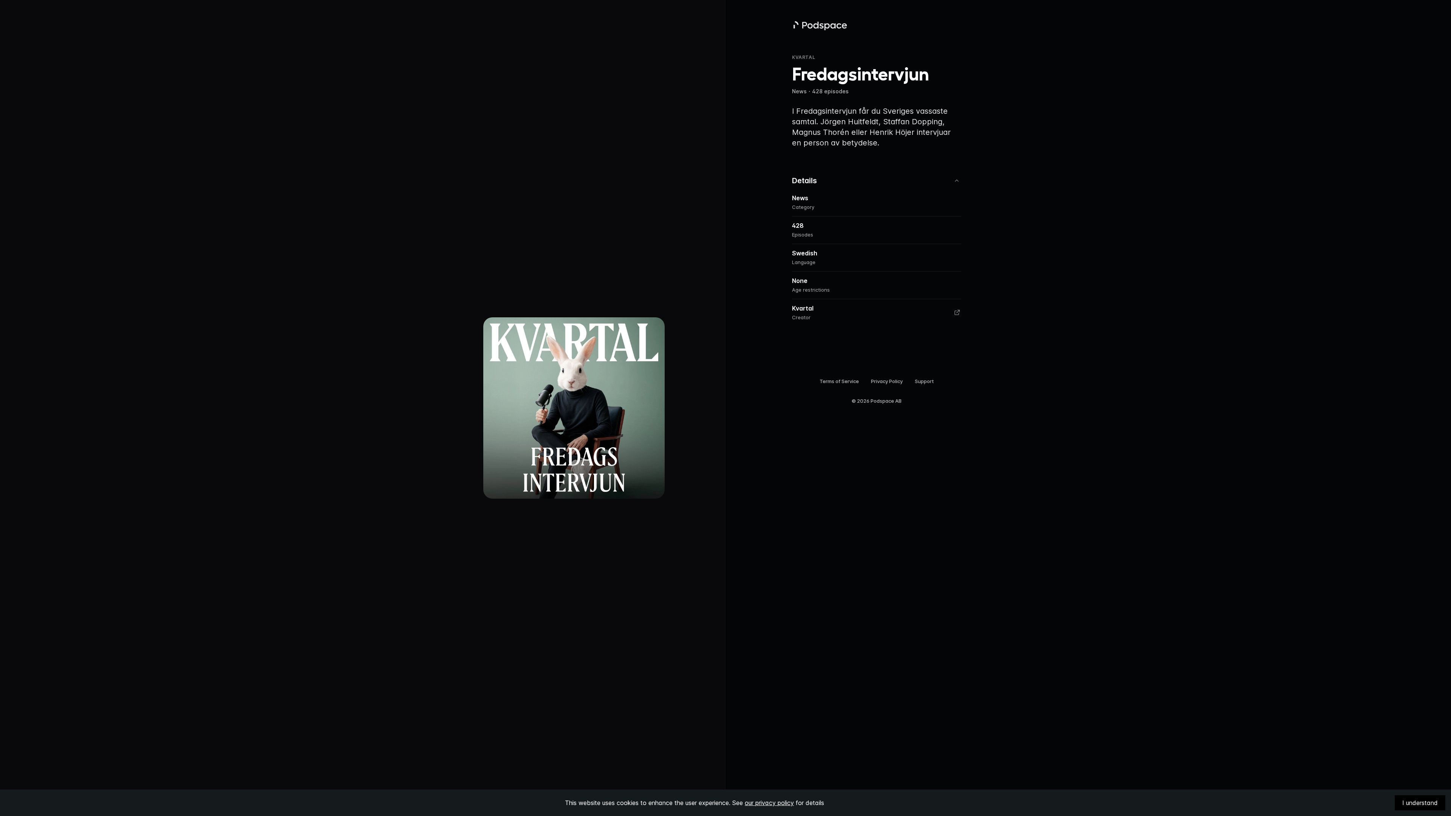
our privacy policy (769, 803)
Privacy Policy (887, 381)
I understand (1420, 803)
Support (924, 381)
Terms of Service (839, 381)
